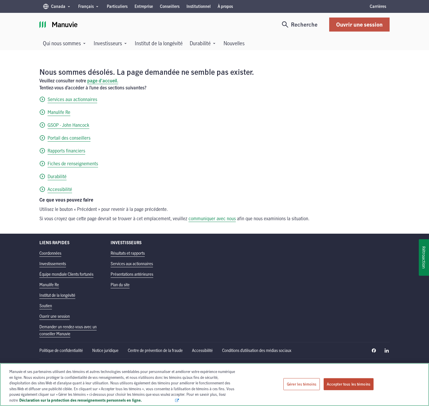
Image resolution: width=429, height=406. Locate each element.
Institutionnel (198, 6)
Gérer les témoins (301, 383)
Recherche (304, 24)
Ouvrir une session (359, 24)
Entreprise (144, 6)
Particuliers (117, 6)
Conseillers (169, 6)
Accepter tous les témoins (348, 383)
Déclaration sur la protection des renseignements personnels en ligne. (97, 399)
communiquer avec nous (212, 218)
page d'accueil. (102, 80)
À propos (225, 6)
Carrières (378, 6)
